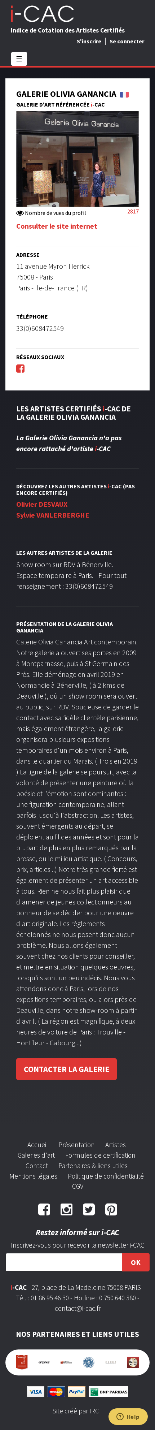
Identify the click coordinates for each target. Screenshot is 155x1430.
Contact (37, 1165)
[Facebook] (20, 368)
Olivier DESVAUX (41, 504)
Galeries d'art (36, 1155)
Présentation (76, 1144)
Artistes (115, 1144)
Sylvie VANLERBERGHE (52, 514)
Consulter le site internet (56, 225)
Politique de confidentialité (106, 1176)
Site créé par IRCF (77, 1411)
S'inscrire (89, 41)
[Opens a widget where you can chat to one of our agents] (128, 1417)
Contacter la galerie (66, 1069)
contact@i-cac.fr (78, 1308)
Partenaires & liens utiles (93, 1165)
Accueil (37, 1144)
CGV (77, 1186)
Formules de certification (100, 1155)
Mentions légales (33, 1176)
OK (136, 1262)
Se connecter (127, 41)
